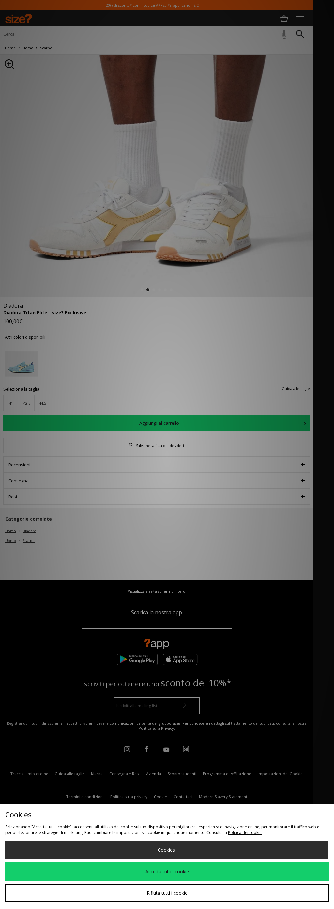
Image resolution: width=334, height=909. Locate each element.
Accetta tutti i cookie (167, 872)
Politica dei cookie (245, 832)
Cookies (166, 850)
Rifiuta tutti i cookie (167, 893)
